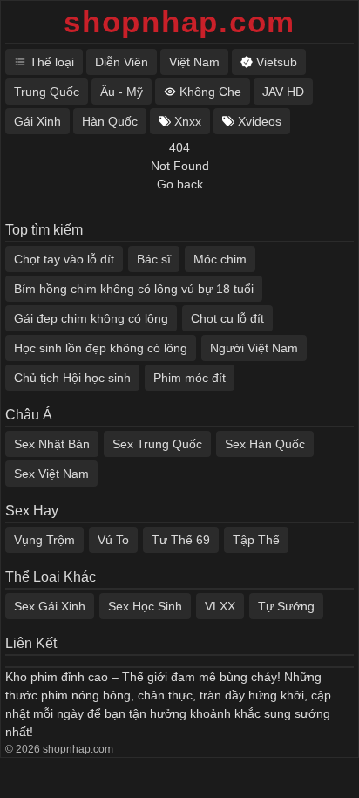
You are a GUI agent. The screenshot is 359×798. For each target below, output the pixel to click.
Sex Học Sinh (145, 606)
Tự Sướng (286, 606)
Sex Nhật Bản (52, 444)
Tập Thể (256, 540)
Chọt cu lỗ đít (227, 318)
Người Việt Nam (254, 348)
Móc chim (220, 259)
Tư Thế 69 (181, 540)
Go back (180, 184)
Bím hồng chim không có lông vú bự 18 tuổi (134, 289)
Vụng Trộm (44, 540)
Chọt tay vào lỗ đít (64, 259)
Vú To (113, 540)
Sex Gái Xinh (49, 606)
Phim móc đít (189, 378)
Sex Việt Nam (51, 474)
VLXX (220, 606)
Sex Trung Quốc (157, 444)
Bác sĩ (154, 259)
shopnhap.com (179, 21)
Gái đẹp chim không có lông (91, 318)
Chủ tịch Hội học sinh (72, 378)
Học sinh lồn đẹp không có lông (100, 348)
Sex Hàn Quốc (265, 444)
